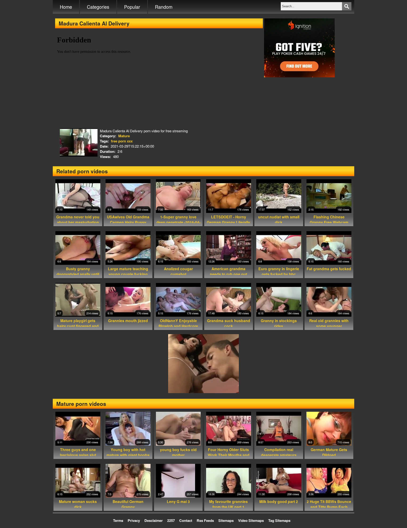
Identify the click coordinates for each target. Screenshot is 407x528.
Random (163, 7)
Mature (124, 135)
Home (66, 7)
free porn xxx (122, 141)
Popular (132, 7)
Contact (185, 520)
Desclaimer (153, 520)
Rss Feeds (205, 520)
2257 (171, 520)
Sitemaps (226, 520)
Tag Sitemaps (279, 520)
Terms (118, 520)
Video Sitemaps (251, 520)
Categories (98, 7)
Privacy (134, 520)
